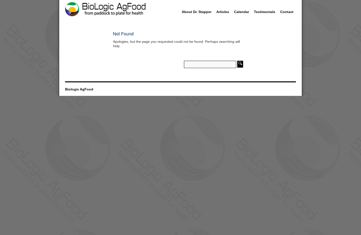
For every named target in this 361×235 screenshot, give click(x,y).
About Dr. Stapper (196, 12)
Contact (286, 12)
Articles (222, 12)
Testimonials (264, 12)
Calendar (241, 12)
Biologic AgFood (79, 89)
